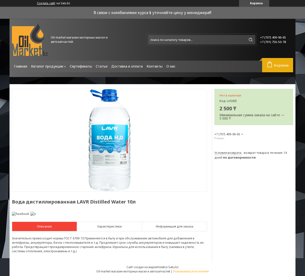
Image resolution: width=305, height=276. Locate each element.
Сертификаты (81, 66)
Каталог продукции (47, 66)
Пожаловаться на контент (191, 271)
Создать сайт (46, 3)
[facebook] (20, 214)
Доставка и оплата (127, 66)
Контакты (155, 66)
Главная (20, 66)
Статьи (101, 66)
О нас (170, 66)
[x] (33, 214)
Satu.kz (173, 267)
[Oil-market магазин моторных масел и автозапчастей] (30, 40)
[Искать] (250, 39)
